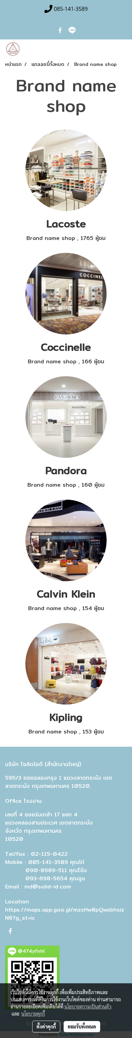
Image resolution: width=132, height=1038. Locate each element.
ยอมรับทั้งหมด (82, 1026)
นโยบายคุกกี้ (33, 1013)
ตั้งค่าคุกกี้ (46, 1026)
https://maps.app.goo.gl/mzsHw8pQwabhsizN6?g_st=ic (64, 913)
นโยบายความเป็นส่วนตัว (87, 1006)
